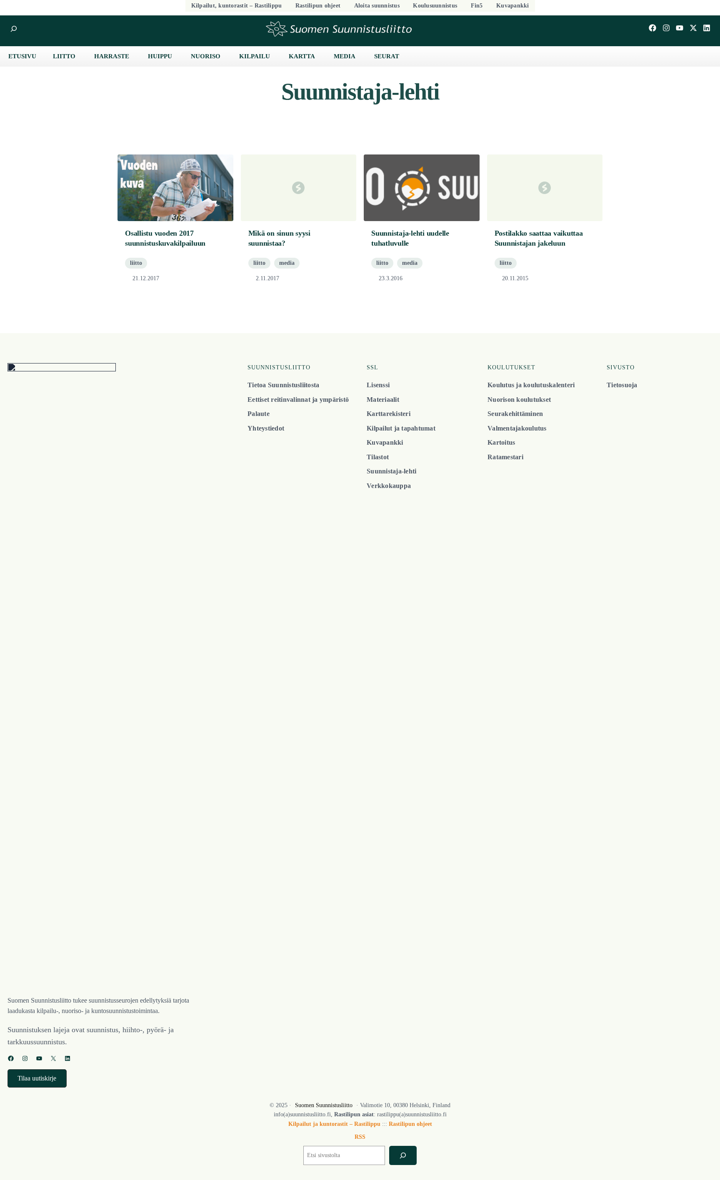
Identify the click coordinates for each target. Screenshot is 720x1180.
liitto (136, 263)
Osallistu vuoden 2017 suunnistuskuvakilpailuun (165, 238)
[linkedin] (706, 28)
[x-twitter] (693, 28)
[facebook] (652, 28)
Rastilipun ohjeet (410, 1124)
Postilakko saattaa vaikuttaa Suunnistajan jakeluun (539, 238)
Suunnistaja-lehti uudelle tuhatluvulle (410, 238)
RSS (360, 1137)
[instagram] (666, 28)
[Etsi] (402, 1155)
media (287, 263)
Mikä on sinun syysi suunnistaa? (279, 238)
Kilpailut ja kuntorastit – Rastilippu (334, 1124)
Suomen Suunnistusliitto (323, 1105)
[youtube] (679, 28)
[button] (37, 1078)
